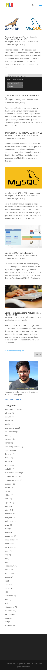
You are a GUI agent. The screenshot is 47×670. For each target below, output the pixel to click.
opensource (9, 547)
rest (6, 581)
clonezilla (8, 443)
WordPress (25, 666)
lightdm (7, 495)
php (6, 558)
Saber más (9, 399)
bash (6, 435)
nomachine (9, 536)
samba (7, 584)
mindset (8, 510)
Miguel (10, 41)
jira (6, 491)
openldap (8, 543)
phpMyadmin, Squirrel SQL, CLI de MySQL (23, 132)
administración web (33, 317)
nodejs (7, 532)
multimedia (9, 521)
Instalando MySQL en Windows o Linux (22, 193)
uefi (6, 603)
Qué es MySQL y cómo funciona (19, 253)
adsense (8, 413)
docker (7, 461)
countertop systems (12, 446)
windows (8, 618)
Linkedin (18, 399)
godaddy (8, 469)
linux (6, 499)
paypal (7, 555)
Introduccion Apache (19, 320)
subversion (9, 596)
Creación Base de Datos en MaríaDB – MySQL (22, 96)
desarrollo (9, 454)
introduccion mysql (12, 44)
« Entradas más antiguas (14, 351)
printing (7, 562)
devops (7, 458)
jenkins (7, 487)
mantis (7, 506)
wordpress (9, 625)
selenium (8, 588)
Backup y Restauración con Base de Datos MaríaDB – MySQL (21, 38)
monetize (8, 513)
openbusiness (10, 540)
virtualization (10, 610)
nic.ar (7, 528)
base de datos (32, 41)
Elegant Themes (23, 663)
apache (7, 320)
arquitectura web (11, 428)
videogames (9, 607)
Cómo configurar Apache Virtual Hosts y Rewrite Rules (23, 314)
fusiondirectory (10, 465)
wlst (6, 622)
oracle (7, 551)
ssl (6, 592)
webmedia (9, 614)
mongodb (8, 517)
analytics (8, 417)
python (7, 573)
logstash (8, 502)
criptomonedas (11, 450)
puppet (7, 569)
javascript (8, 484)
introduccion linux (11, 476)
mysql (22, 44)
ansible (7, 420)
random (8, 577)
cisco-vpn (8, 439)
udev (6, 599)
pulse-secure (10, 566)
